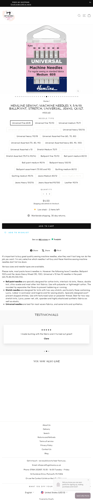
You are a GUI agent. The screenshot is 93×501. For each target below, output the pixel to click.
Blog (47, 453)
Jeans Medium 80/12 (47, 175)
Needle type (46, 118)
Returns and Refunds (46, 437)
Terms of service (46, 441)
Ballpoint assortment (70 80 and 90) (33, 169)
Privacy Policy (46, 445)
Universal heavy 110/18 (27, 136)
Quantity (46, 189)
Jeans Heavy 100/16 (24, 182)
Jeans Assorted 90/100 (49, 182)
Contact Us (46, 449)
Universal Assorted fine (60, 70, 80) (59, 136)
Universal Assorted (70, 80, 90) (26, 142)
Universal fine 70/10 (44, 123)
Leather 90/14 (71, 182)
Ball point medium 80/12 (75, 156)
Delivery (46, 429)
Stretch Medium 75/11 (47, 149)
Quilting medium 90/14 (22, 175)
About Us (46, 425)
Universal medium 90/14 (47, 129)
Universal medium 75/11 (70, 123)
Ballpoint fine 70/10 (50, 156)
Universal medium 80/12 (19, 129)
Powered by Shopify (46, 499)
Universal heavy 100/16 (74, 129)
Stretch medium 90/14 (72, 149)
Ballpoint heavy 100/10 (60, 162)
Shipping (37, 203)
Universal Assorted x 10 (22, 149)
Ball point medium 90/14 (33, 162)
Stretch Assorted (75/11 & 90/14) (21, 156)
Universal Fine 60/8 (21, 123)
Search (46, 433)
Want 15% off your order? (46, 486)
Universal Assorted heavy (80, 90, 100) (63, 142)
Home (46, 101)
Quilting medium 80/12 (66, 169)
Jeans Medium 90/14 (71, 175)
